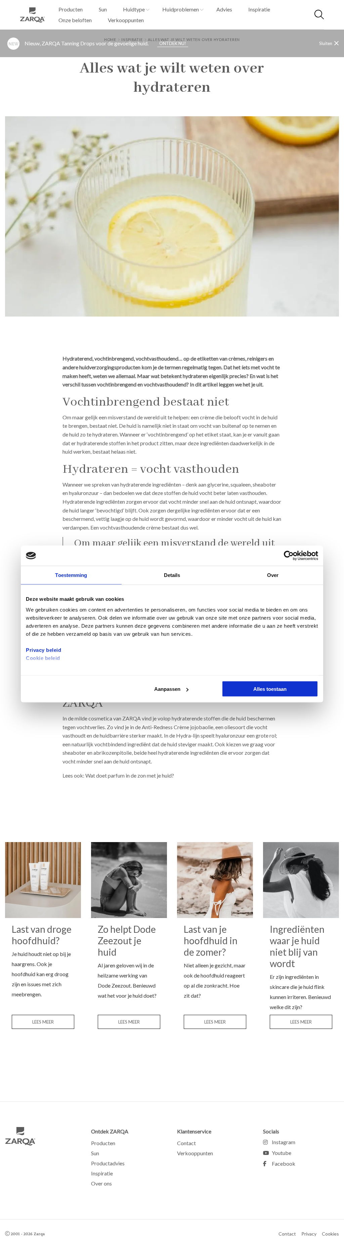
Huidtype (134, 9)
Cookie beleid (43, 658)
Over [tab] (272, 575)
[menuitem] (70, 9)
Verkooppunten (126, 20)
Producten (70, 9)
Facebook (283, 1163)
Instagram (283, 1142)
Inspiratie (259, 9)
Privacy (308, 1234)
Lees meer (43, 1022)
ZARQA (35, 15)
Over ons (101, 1183)
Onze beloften (75, 20)
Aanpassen (167, 689)
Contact (186, 1143)
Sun (103, 9)
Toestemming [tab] (71, 575)
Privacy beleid (43, 650)
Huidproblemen (180, 9)
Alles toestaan (270, 689)
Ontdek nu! (172, 43)
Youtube (281, 1153)
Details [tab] (172, 575)
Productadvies (108, 1163)
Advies (224, 9)
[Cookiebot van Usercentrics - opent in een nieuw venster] (288, 556)
